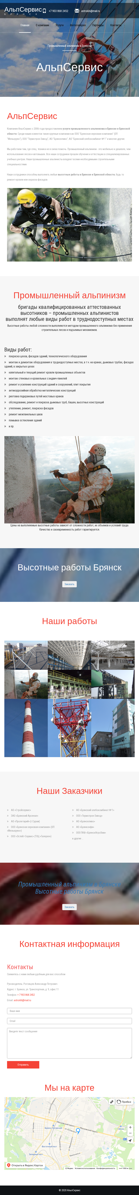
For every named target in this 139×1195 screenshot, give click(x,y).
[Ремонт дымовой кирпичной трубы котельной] (26, 728)
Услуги (60, 25)
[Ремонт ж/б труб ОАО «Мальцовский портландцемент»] (26, 684)
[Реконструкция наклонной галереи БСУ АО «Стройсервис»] (113, 684)
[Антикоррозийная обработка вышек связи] (69, 728)
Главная (24, 25)
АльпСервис (23, 10)
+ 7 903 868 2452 (26, 994)
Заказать (69, 584)
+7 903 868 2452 (58, 11)
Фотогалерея (78, 25)
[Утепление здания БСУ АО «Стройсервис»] (113, 728)
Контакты (115, 25)
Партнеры (98, 25)
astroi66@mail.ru (90, 11)
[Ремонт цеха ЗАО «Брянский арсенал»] (113, 655)
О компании (42, 25)
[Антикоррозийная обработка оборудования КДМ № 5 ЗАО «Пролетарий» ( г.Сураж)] (69, 684)
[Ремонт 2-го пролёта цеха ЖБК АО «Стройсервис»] (69, 655)
